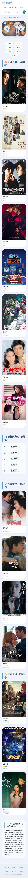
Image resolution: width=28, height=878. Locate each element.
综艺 (16, 7)
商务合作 (21, 867)
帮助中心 (14, 867)
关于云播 (7, 867)
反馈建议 (21, 871)
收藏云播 (14, 871)
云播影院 (10, 17)
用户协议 (7, 871)
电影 (5, 7)
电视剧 (11, 7)
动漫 (21, 7)
